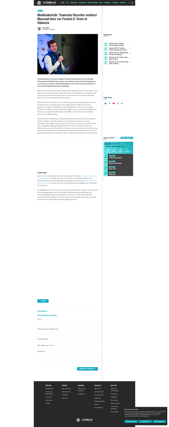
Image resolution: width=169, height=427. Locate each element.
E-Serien (115, 3)
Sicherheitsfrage (42, 339)
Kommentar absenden (86, 369)
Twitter (110, 103)
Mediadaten (81, 394)
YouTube (114, 103)
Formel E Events (125, 138)
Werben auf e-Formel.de (82, 389)
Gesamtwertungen (99, 401)
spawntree (65, 398)
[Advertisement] (67, 152)
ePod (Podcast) (98, 407)
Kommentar (41, 351)
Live (67, 3)
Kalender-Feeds (115, 403)
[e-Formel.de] (46, 2)
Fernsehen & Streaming (114, 407)
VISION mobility (66, 392)
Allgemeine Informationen (115, 389)
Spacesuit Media (66, 388)
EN (132, 2)
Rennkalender (114, 400)
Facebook (106, 103)
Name (40, 319)
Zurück (44, 301)
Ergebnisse (97, 398)
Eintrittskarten (115, 412)
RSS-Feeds (97, 388)
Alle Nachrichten (99, 392)
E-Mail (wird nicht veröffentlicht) (47, 329)
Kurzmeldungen (98, 395)
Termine (96, 404)
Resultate (74, 3)
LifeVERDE (65, 395)
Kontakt (48, 403)
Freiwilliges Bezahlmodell (49, 393)
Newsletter (122, 103)
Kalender (82, 3)
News (62, 3)
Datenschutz (49, 400)
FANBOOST (114, 397)
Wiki (100, 3)
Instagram (118, 103)
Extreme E (107, 3)
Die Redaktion (49, 388)
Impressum (49, 397)
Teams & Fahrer (92, 3)
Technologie (114, 394)
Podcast (122, 3)
